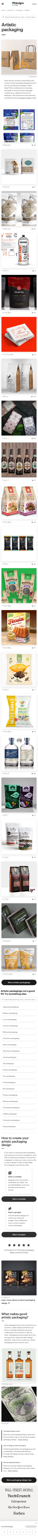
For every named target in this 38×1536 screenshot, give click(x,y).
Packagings (19, 10)
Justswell (6, 773)
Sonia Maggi (7, 312)
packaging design (24, 98)
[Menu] (2, 4)
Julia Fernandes (8, 974)
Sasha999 (6, 187)
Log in (34, 4)
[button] (36, 1523)
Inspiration (10, 10)
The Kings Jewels (8, 1384)
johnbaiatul (33, 76)
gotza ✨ (6, 438)
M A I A (6, 270)
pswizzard (5, 1423)
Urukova (6, 689)
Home (3, 10)
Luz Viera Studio (8, 354)
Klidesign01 (7, 145)
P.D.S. (6, 815)
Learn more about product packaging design (18, 1301)
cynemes (6, 857)
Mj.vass (6, 396)
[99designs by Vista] (18, 4)
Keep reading (23, 1439)
